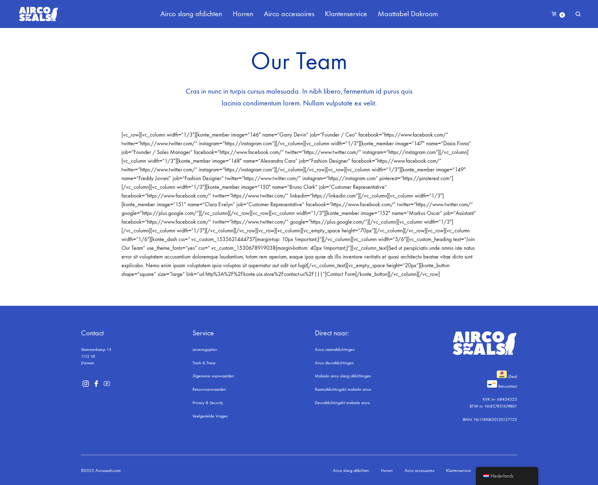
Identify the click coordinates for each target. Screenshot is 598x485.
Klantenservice (346, 13)
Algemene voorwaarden (213, 376)
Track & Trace (204, 363)
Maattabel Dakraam (408, 13)
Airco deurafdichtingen (334, 363)
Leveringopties (204, 349)
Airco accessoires (289, 13)
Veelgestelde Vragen (210, 416)
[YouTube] (107, 383)
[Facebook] (96, 383)
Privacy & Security (207, 402)
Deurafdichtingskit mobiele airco (342, 402)
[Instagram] (85, 383)
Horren (243, 13)
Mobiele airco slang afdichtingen (343, 376)
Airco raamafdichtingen (335, 349)
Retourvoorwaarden (209, 389)
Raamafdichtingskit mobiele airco (343, 389)
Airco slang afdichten (191, 13)
